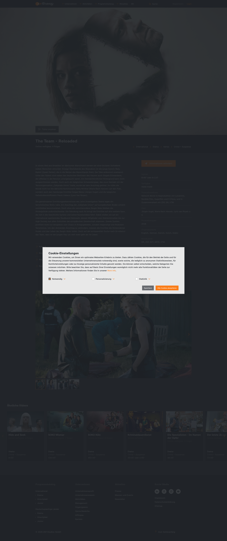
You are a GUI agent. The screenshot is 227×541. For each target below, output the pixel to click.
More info (111, 270)
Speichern (148, 288)
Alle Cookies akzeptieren (167, 288)
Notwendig (57, 279)
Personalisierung (103, 279)
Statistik (143, 279)
